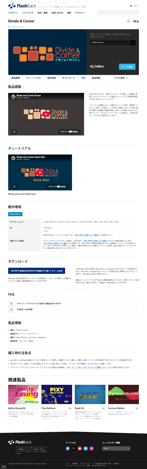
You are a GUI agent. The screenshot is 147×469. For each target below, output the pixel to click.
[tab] (73, 303)
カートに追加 (127, 67)
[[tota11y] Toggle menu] (3, 467)
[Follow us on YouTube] (80, 448)
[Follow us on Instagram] (91, 448)
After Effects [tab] (15, 214)
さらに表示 (119, 78)
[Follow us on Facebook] (68, 448)
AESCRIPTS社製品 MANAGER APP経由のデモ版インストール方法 (36, 271)
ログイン (136, 6)
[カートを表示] (131, 6)
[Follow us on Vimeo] (86, 448)
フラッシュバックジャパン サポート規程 (78, 466)
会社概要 (74, 464)
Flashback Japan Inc (28, 464)
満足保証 (116, 464)
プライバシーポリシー (86, 464)
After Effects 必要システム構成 (86, 235)
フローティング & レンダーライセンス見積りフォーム (88, 367)
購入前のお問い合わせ (98, 466)
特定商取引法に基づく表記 (103, 464)
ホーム (68, 464)
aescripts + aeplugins (17, 27)
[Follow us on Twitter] (74, 448)
